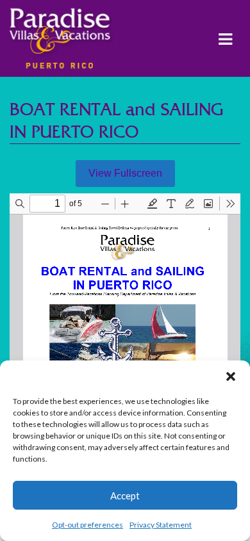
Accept (125, 495)
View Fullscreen (125, 173)
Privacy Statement (160, 524)
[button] (230, 376)
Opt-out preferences (87, 524)
